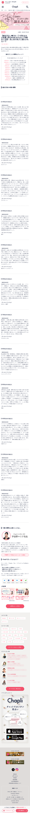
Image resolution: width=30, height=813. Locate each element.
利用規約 (15, 777)
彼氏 (13, 632)
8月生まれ (7, 72)
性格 (25, 638)
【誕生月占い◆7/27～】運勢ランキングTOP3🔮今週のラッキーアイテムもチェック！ (7, 598)
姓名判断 (18, 659)
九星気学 (18, 655)
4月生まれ (7, 65)
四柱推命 (13, 655)
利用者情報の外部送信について (15, 783)
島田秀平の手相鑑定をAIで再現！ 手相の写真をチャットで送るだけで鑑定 (22, 598)
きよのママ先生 (11, 653)
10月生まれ (7, 76)
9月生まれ (7, 74)
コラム (3, 32)
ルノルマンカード (23, 657)
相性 (4, 635)
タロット (16, 657)
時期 (21, 628)
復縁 (10, 635)
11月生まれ (8, 78)
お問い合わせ (15, 776)
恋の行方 (14, 628)
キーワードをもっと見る (14, 647)
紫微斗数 (24, 655)
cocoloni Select (15, 802)
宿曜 (9, 655)
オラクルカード (11, 659)
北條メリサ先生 (11, 661)
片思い (19, 632)
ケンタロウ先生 (11, 680)
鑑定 (5, 618)
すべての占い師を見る (15, 688)
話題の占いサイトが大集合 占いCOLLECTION (15, 799)
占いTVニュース (15, 795)
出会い (4, 638)
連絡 (16, 635)
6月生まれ (7, 69)
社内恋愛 (18, 638)
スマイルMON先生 (11, 674)
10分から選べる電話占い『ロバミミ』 (14, 791)
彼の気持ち (5, 628)
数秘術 (14, 663)
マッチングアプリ (19, 641)
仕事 (4, 641)
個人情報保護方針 (15, 781)
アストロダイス (23, 676)
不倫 (10, 641)
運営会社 (15, 774)
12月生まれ (7, 79)
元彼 (22, 635)
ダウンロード (25, 2)
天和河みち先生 (11, 668)
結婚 (26, 632)
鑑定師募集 (15, 779)
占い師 (12, 618)
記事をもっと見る (15, 606)
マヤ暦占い (10, 657)
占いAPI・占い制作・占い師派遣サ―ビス (15, 797)
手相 (19, 663)
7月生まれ (7, 71)
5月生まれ (7, 67)
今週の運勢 (5, 44)
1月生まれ (6, 60)
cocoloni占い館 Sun (15, 800)
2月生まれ (6, 62)
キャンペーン (21, 618)
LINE (11, 638)
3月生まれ (7, 64)
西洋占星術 (10, 669)
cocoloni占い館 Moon (15, 793)
